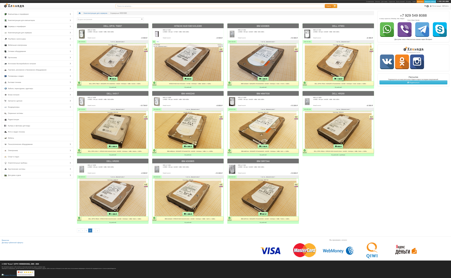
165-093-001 (232, 177)
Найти (328, 6)
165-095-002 (307, 109)
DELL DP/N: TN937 (112, 26)
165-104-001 (81, 41)
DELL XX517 (113, 93)
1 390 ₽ (114, 214)
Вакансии (5, 240)
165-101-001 (307, 41)
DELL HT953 (338, 26)
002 (154, 41)
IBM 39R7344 (263, 161)
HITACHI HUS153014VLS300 (188, 26)
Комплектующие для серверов (95, 13)
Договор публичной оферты (12, 242)
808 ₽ (339, 146)
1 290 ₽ (264, 79)
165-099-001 (157, 109)
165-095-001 (81, 177)
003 (158, 41)
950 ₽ (113, 79)
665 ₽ (189, 79)
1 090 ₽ (114, 146)
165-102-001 (232, 41)
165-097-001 (232, 109)
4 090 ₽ (189, 146)
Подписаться (414, 82)
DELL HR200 (338, 93)
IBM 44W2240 (188, 93)
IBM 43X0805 (263, 26)
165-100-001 (81, 109)
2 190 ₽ (264, 146)
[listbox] (110, 19)
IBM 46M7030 (263, 93)
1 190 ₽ (339, 79)
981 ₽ (264, 214)
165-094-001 (157, 177)
